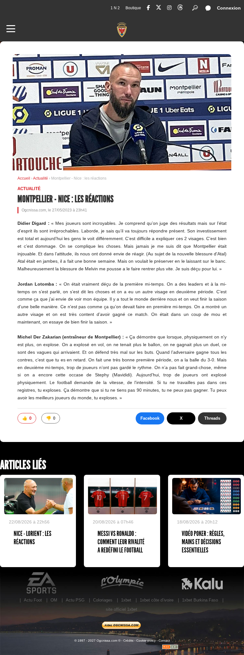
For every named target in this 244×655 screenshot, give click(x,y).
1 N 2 (115, 8)
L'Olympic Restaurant (122, 583)
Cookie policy (146, 640)
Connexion (229, 8)
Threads (212, 418)
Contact (164, 640)
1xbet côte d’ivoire (156, 600)
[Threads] (180, 8)
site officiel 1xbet (121, 609)
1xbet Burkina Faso (200, 600)
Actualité (41, 178)
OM (54, 600)
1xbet (126, 600)
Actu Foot (33, 600)
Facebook (149, 418)
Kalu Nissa (202, 583)
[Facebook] (148, 8)
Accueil (23, 178)
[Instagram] (169, 8)
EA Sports (42, 583)
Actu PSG (75, 600)
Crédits (128, 640)
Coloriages (102, 600)
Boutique (133, 8)
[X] (158, 8)
